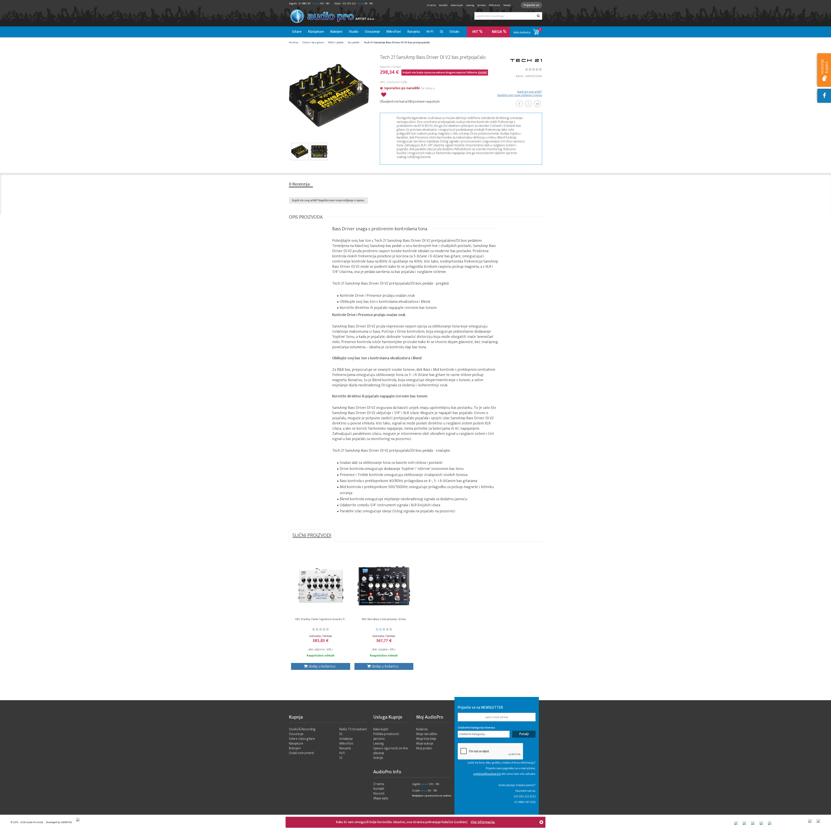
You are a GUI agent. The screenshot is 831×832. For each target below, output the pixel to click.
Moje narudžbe (426, 734)
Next (367, 95)
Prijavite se (531, 5)
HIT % (477, 32)
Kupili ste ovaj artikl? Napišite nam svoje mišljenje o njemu (519, 93)
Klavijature (316, 32)
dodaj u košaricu (322, 666)
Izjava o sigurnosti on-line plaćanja (390, 750)
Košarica (422, 729)
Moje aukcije (424, 744)
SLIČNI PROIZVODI (311, 535)
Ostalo (454, 32)
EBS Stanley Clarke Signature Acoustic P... (320, 619)
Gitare (296, 32)
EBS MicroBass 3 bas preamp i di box (384, 619)
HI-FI (429, 32)
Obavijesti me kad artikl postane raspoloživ (410, 102)
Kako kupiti (457, 5)
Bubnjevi (336, 32)
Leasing (470, 5)
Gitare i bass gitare (302, 739)
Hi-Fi (342, 753)
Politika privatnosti (386, 734)
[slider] (533, 69)
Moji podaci (424, 748)
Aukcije (378, 758)
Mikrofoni (393, 32)
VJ (340, 758)
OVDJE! (482, 72)
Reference (494, 5)
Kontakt (443, 5)
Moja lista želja (426, 739)
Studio (353, 32)
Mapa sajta (380, 798)
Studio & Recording (302, 729)
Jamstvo (481, 5)
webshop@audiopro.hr (487, 773)
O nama (431, 5)
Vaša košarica (527, 31)
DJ (441, 32)
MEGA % (499, 32)
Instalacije (346, 739)
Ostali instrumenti (301, 753)
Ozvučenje (372, 32)
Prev (290, 95)
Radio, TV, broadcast (353, 729)
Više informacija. (483, 822)
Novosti (507, 5)
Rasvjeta (413, 32)
